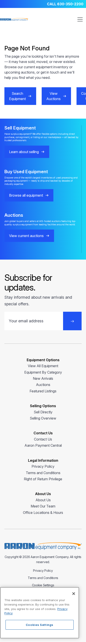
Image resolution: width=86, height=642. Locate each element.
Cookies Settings (40, 625)
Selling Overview (43, 418)
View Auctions (53, 96)
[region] (39, 612)
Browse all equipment (26, 195)
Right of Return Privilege (43, 479)
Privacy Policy (43, 466)
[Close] (74, 593)
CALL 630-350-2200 (65, 4)
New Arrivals (43, 378)
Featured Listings (43, 391)
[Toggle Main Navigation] (80, 19)
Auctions (43, 384)
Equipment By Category (43, 372)
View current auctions (26, 236)
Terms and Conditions (43, 473)
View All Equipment (43, 366)
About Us (43, 500)
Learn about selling (24, 152)
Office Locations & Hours (43, 512)
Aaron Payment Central (43, 445)
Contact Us (43, 439)
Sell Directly (43, 412)
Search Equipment (17, 96)
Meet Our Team (43, 506)
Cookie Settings (43, 585)
